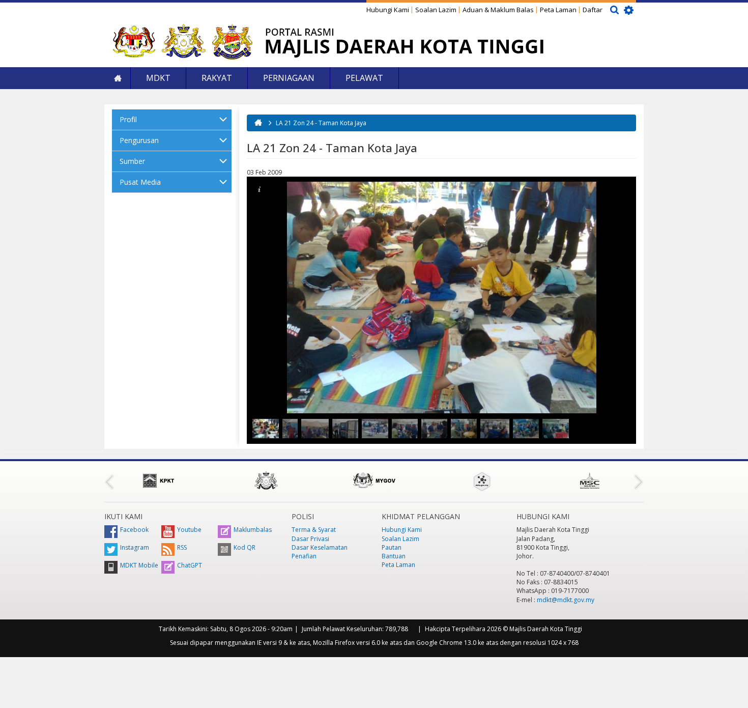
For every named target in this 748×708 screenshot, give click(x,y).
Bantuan (394, 556)
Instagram (134, 547)
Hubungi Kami (387, 9)
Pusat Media (140, 182)
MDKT (158, 77)
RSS (182, 547)
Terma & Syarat (314, 529)
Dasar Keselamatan (320, 547)
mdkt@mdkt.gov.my (565, 600)
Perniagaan (288, 77)
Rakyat (217, 77)
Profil (128, 119)
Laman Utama (117, 78)
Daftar (592, 9)
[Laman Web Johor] (266, 480)
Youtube (189, 529)
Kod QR (244, 547)
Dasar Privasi (310, 538)
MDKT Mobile (139, 565)
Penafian (304, 556)
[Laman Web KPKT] (158, 480)
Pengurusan (139, 140)
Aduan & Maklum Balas (498, 9)
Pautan (391, 547)
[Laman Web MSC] (590, 480)
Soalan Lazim (435, 9)
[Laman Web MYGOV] (374, 480)
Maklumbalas (253, 529)
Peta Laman (558, 9)
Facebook (134, 529)
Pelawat (364, 77)
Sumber (132, 161)
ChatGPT (189, 565)
